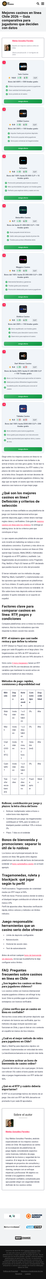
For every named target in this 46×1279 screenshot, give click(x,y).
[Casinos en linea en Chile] (8, 3)
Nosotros (18, 1274)
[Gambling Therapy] (34, 1216)
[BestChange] (23, 1237)
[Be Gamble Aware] (12, 1227)
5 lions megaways (20, 663)
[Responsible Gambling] (12, 1216)
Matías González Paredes (22, 41)
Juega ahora (23, 101)
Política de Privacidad (10, 1271)
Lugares (28, 1274)
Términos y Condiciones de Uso (32, 1271)
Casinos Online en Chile (32, 1251)
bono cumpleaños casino (23, 864)
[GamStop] (34, 1227)
